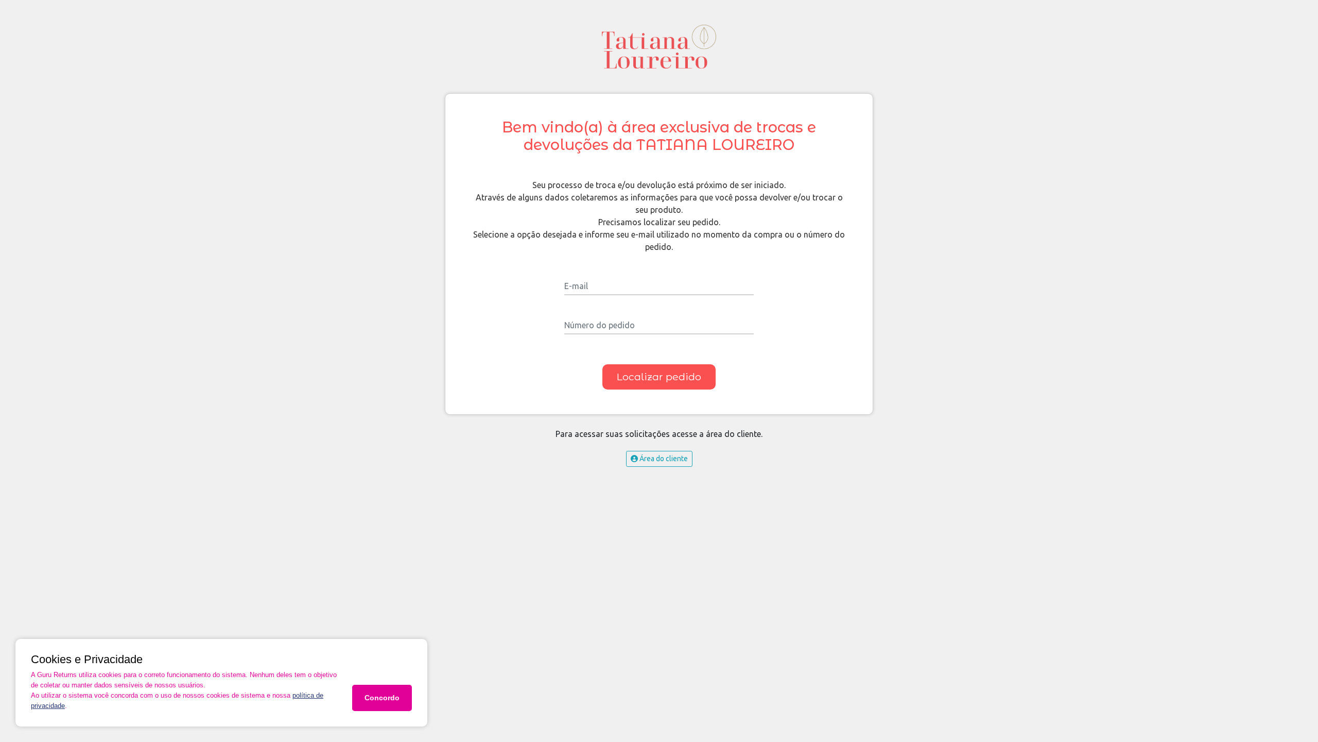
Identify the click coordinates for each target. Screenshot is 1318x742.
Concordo (382, 698)
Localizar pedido (659, 376)
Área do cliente (663, 458)
